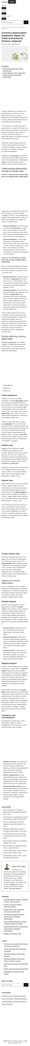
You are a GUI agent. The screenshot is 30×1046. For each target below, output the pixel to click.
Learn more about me (15, 888)
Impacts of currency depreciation (12, 75)
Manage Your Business (19, 1001)
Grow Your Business (7, 999)
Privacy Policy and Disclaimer (15, 1041)
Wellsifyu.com (14, 884)
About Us (21, 1040)
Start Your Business (7, 1004)
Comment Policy (18, 1043)
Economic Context (7, 996)
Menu (12, 1)
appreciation (15, 155)
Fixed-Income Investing (19, 996)
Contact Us (15, 1040)
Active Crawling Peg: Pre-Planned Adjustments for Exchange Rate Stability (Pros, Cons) (14, 812)
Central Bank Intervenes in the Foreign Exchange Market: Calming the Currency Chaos (15, 836)
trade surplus (19, 400)
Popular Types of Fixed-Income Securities (16, 969)
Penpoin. (5, 2)
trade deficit (8, 424)
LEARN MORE (7, 77)
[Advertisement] (15, 95)
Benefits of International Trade (12, 933)
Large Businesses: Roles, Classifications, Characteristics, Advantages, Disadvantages (16, 929)
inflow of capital (20, 492)
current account (6, 563)
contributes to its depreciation (10, 463)
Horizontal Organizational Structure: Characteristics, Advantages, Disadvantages (14, 916)
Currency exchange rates (9, 342)
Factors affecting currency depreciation (14, 73)
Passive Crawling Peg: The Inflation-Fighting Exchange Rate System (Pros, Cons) (14, 824)
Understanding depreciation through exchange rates (13, 70)
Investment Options (7, 1001)
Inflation (4, 448)
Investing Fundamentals (20, 999)
